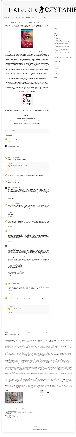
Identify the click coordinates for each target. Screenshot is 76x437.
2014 (33, 17)
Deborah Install (30, 354)
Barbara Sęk (10, 352)
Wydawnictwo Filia (8, 380)
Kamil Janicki (69, 362)
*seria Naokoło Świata (57, 345)
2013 (55, 77)
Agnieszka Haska (55, 347)
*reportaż (14, 345)
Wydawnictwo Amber (25, 378)
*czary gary (36, 340)
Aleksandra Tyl (45, 348)
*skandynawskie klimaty (22, 346)
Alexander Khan (50, 348)
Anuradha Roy (42, 351)
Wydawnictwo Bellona (40, 378)
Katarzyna (9, 187)
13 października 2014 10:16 (16, 157)
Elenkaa (9, 138)
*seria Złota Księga (14, 346)
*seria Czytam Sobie (34, 345)
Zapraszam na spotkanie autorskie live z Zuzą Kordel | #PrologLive (17, 408)
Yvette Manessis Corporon (21, 387)
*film (49, 340)
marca (56, 71)
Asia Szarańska (13, 165)
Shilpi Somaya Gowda (39, 374)
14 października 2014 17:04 (15, 230)
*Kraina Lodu (45, 341)
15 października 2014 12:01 (18, 245)
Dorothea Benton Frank (14, 355)
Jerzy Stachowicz (57, 361)
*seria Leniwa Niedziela (49, 345)
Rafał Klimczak (8, 373)
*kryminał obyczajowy (58, 341)
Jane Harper (64, 360)
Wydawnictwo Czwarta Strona (29, 379)
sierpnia (56, 63)
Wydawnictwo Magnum (29, 381)
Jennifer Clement (45, 361)
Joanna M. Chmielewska (23, 362)
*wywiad (20, 347)
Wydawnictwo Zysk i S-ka (13, 387)
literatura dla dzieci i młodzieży (12, 366)
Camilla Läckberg (45, 352)
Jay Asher (21, 361)
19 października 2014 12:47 (18, 308)
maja (56, 68)
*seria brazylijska (27, 345)
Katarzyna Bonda (15, 363)
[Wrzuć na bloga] (11, 130)
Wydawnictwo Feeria (68, 379)
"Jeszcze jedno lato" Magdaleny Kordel (12, 416)
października (57, 40)
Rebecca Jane (12, 373)
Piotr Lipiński (29, 372)
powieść (38, 372)
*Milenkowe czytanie (66, 342)
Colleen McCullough (30, 353)
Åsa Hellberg (47, 351)
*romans (18, 345)
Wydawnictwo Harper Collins (25, 380)
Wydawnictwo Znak (53, 386)
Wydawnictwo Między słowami (66, 381)
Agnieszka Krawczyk (61, 347)
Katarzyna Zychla (34, 363)
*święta (49, 346)
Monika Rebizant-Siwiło (63, 369)
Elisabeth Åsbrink (46, 355)
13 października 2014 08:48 (15, 138)
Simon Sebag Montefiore (46, 374)
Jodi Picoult (46, 362)
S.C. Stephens (55, 373)
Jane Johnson (69, 360)
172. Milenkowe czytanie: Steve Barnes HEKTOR (63, 41)
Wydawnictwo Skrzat (27, 385)
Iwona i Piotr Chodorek (65, 359)
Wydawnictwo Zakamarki (36, 386)
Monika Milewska (55, 369)
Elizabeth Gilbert (69, 355)
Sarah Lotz (12, 374)
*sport (28, 346)
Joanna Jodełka (17, 362)
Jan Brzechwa (54, 360)
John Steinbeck (51, 362)
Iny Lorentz (54, 359)
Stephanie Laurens (69, 374)
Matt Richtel (70, 368)
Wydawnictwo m (20, 381)
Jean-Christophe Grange (38, 361)
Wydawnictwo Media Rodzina (55, 381)
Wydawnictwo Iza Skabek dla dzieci (37, 380)
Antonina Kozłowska (29, 351)
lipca (56, 64)
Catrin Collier (61, 352)
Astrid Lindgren (53, 351)
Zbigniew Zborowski (35, 387)
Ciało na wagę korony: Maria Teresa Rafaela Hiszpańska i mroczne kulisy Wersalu (19, 412)
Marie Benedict (34, 368)
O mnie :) (12, 17)
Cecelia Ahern (67, 352)
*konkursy (41, 341)
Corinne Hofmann (45, 353)
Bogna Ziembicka (30, 352)
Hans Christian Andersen (18, 359)
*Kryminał (51, 341)
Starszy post (47, 332)
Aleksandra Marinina (32, 348)
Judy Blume (60, 362)
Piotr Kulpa (24, 372)
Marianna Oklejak (28, 368)
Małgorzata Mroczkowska (26, 367)
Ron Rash (46, 373)
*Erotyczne (40, 340)
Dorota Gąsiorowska (61, 354)
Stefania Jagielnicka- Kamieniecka (60, 374)
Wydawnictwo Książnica (63, 380)
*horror (57, 340)
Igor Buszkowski (43, 359)
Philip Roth (6, 372)
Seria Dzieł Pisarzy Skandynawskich (24, 374)
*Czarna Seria (30, 340)
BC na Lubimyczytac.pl (26, 17)
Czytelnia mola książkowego (11, 419)
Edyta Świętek (40, 355)
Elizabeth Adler (52, 355)
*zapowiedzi (31, 347)
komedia (63, 363)
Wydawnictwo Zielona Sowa (45, 386)
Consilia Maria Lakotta (37, 353)
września (56, 61)
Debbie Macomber (24, 354)
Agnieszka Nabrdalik (10, 348)
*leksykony (69, 341)
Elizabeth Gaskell (63, 355)
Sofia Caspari (53, 374)
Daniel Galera (64, 353)
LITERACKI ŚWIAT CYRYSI (10, 415)
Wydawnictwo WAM (29, 386)
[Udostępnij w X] (12, 130)
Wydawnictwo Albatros (17, 378)
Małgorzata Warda (39, 367)
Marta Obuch (46, 368)
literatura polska (23, 366)
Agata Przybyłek (42, 347)
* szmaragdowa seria (8, 340)
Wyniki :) (56, 48)
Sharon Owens (33, 374)
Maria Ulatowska (22, 368)
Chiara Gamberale (10, 353)
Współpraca (18, 17)
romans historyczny (40, 373)
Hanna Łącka (12, 359)
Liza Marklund (29, 366)
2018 (55, 28)
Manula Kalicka (45, 367)
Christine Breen (16, 353)
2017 (44, 17)
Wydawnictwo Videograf (14, 386)
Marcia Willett (51, 367)
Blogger (45, 429)
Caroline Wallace (56, 352)
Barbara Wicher (15, 352)
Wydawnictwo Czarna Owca (9, 379)
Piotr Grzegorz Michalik (18, 372)
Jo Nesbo (65, 361)
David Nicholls (18, 354)
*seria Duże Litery (41, 345)
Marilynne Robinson (40, 368)
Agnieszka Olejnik (16, 348)
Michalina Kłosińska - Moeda (16, 369)
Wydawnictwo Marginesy (46, 381)
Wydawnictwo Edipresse (51, 379)
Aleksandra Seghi (39, 348)
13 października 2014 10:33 (22, 165)
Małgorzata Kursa (19, 367)
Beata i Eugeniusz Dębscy (22, 352)
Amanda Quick (60, 348)
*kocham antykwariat (18, 341)
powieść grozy (42, 372)
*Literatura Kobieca (24, 342)
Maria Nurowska (11, 368)
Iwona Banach (59, 359)
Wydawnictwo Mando (37, 381)
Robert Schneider (34, 373)
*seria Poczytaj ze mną (65, 345)
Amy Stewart (65, 348)
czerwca (56, 66)
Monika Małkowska (49, 369)
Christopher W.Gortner (23, 353)
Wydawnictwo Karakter (48, 380)
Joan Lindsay (69, 361)
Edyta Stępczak (35, 355)
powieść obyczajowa (60, 372)
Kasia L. (9, 297)
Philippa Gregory (11, 372)
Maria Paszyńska (16, 368)
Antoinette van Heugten (21, 351)
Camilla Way (50, 352)
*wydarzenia (16, 347)
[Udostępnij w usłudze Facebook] (13, 130)
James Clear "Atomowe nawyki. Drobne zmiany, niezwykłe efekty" (17, 420)
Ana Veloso (69, 348)
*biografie (19, 340)
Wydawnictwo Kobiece (55, 380)
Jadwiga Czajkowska (49, 360)
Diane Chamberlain (36, 354)
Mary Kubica (60, 368)
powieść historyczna (49, 372)
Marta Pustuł (51, 368)
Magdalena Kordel (44, 366)
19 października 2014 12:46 (15, 297)
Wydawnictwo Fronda (15, 380)
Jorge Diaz (55, 362)
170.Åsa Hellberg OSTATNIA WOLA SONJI (62, 46)
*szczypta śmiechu (43, 346)
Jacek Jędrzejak (43, 360)
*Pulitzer (10, 345)
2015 (36, 17)
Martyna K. (9, 157)
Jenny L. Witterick (51, 361)
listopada (56, 38)
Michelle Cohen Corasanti (30, 369)
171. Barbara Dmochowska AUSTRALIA (61, 43)
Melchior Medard (8, 369)
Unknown (9, 173)
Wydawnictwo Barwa (33, 378)
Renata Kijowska (18, 373)
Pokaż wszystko (36, 426)
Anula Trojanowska (36, 351)
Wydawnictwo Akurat (8, 378)
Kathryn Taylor (53, 363)
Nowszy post (7, 332)
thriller (23, 377)
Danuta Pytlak (69, 353)
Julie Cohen (64, 362)
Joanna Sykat (30, 362)
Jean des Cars (31, 361)
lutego (56, 73)
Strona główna (6, 17)
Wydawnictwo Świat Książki (57, 385)
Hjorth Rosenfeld (37, 359)
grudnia (56, 36)
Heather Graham (25, 359)
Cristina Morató (51, 353)
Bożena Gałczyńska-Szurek (37, 352)
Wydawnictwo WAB (21, 386)
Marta (9, 203)
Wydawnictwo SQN (36, 385)
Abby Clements (37, 347)
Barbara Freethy (66, 351)
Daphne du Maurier (7, 354)
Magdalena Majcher (52, 366)
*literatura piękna (33, 342)
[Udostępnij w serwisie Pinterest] (14, 130)
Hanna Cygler (7, 359)
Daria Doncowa (13, 354)
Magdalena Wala (59, 366)
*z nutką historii (25, 347)
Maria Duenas (68, 367)
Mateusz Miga (66, 368)
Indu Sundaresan (48, 359)
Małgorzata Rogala (33, 367)
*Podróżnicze (44, 344)
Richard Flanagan (28, 373)
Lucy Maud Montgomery (36, 366)
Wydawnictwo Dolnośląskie (42, 379)
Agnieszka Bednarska (49, 347)
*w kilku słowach (62, 346)
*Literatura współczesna (51, 342)
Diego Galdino (43, 354)
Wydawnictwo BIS (57, 378)
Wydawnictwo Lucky (13, 381)
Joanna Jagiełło (7, 362)
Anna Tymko (11, 351)
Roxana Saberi (50, 373)
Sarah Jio (9, 374)
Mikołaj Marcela (43, 369)
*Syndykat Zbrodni (34, 346)
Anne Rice (15, 351)
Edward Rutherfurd (29, 355)
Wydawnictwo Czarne (19, 379)
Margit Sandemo (62, 367)
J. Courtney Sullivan (31, 360)
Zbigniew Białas (29, 387)
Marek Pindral (56, 367)
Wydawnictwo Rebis (9, 385)
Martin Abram (56, 368)
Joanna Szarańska (35, 362)
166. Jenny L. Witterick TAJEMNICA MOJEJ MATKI (63, 57)
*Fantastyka (45, 340)
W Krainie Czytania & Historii (11, 411)
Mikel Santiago (38, 369)
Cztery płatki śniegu (58, 353)
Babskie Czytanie (7, 4)
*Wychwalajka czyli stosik (9, 347)
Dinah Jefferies (48, 354)
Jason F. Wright (16, 361)
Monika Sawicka (70, 369)
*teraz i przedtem (55, 346)
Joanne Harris (41, 362)
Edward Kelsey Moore (22, 355)
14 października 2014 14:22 (14, 203)
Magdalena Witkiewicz (66, 366)
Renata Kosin (23, 373)
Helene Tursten (31, 359)
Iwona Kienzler (10, 360)
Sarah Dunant (67, 373)
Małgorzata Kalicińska (11, 367)
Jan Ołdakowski (60, 360)
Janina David (11, 361)
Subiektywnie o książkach (10, 407)
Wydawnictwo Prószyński (68, 384)
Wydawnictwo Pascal (34, 384)
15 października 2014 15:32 (15, 283)
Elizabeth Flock (58, 355)
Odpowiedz (10, 141)
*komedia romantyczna (34, 341)
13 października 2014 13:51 (15, 173)
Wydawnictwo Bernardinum (49, 378)
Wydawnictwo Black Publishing (66, 378)
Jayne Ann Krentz (25, 361)
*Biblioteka (14, 340)
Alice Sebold (55, 348)
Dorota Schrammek (7, 355)
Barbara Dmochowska (60, 351)
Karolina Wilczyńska (8, 363)
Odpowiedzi (11, 163)
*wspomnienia (69, 346)
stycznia (56, 75)
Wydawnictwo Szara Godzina (45, 385)
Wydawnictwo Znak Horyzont (62, 386)
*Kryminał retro (64, 341)
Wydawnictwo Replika (18, 385)
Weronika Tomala (10, 245)
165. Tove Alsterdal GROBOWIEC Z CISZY (61, 59)
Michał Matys (24, 369)
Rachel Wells (70, 372)
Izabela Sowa (26, 360)
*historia (52, 340)
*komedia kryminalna (25, 341)
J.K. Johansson (38, 360)
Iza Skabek (21, 360)
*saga (22, 345)
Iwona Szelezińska (15, 360)
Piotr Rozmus (33, 372)
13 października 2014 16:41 (15, 180)
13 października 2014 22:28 (16, 187)
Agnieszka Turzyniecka (24, 348)
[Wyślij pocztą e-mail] (10, 130)
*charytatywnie (25, 340)
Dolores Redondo (54, 354)
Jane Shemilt (6, 361)
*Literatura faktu (7, 342)
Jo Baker (62, 361)
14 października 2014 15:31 (15, 219)
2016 (40, 17)
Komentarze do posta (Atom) (14, 334)
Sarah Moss (17, 374)
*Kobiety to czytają (11, 341)
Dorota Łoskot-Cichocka (68, 354)
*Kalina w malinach (62, 340)
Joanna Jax (11, 362)
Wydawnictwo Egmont (60, 379)
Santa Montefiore (61, 373)
